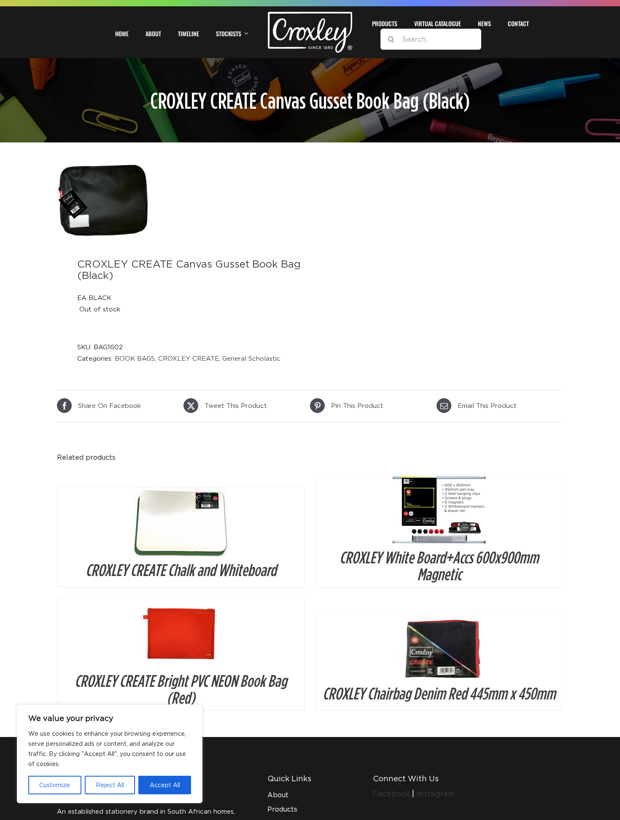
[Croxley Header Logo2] (310, 14)
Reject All (110, 785)
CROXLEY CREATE (188, 358)
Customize (54, 785)
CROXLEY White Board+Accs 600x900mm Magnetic (439, 565)
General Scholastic (251, 358)
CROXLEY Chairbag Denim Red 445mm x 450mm (439, 693)
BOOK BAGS (135, 358)
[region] (109, 754)
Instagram (435, 794)
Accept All (165, 785)
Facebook (392, 794)
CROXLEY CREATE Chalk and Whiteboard (181, 570)
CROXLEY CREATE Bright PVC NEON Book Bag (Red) (181, 689)
